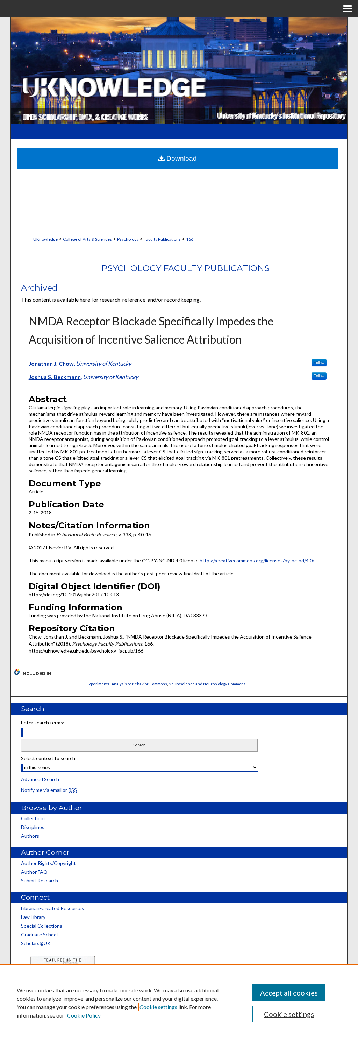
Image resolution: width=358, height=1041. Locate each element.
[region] (179, 1002)
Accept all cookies (289, 993)
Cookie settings (158, 1007)
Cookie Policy (84, 1015)
